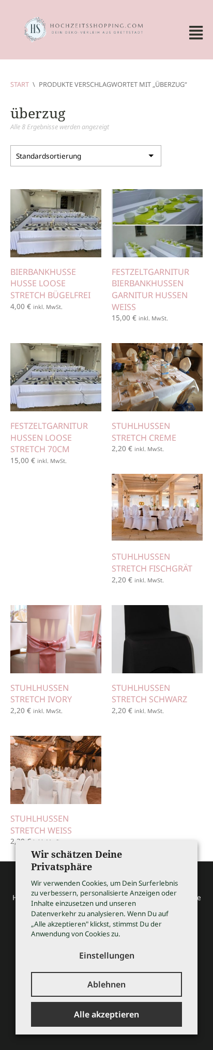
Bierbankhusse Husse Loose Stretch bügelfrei (50, 283)
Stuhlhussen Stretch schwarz (149, 693)
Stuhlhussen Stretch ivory (41, 693)
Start (19, 84)
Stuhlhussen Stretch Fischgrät (152, 562)
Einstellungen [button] (106, 955)
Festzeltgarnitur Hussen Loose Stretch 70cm (49, 437)
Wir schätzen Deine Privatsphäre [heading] (76, 860)
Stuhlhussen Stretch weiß (41, 824)
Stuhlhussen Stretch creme (144, 431)
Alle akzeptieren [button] (106, 1014)
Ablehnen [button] (106, 984)
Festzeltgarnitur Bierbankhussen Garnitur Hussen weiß (150, 289)
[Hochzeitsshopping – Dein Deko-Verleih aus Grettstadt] (77, 29)
